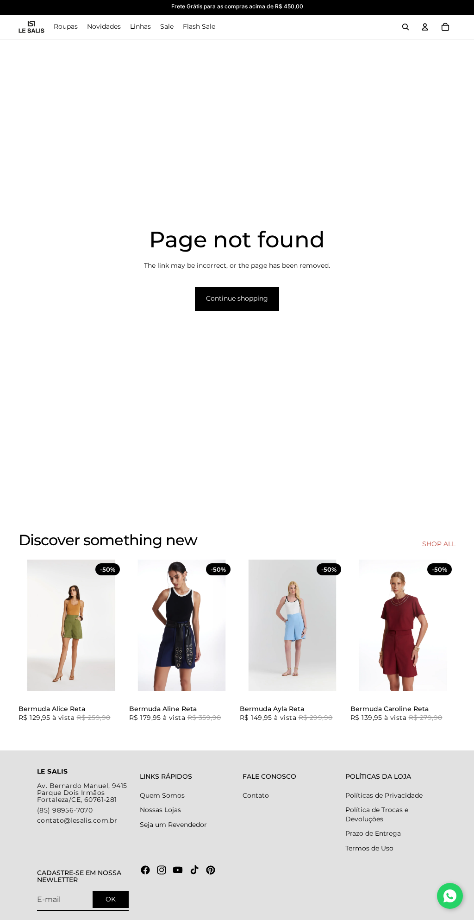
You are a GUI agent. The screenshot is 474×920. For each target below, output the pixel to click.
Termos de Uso (369, 848)
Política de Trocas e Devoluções (376, 814)
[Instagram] (161, 870)
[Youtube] (177, 870)
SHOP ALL (438, 544)
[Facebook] (145, 870)
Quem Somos (162, 795)
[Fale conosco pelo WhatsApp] (450, 896)
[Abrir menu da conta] (425, 27)
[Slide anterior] (26, 625)
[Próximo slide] (116, 625)
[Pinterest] (210, 870)
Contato (256, 795)
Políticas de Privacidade (384, 795)
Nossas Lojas (160, 810)
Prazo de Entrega (373, 833)
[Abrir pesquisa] (405, 27)
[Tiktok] (194, 870)
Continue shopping (237, 298)
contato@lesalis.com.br (77, 820)
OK (111, 899)
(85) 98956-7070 (65, 810)
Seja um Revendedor (173, 824)
